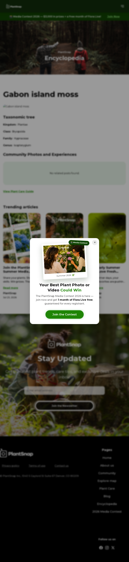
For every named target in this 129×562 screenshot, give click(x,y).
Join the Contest (64, 314)
